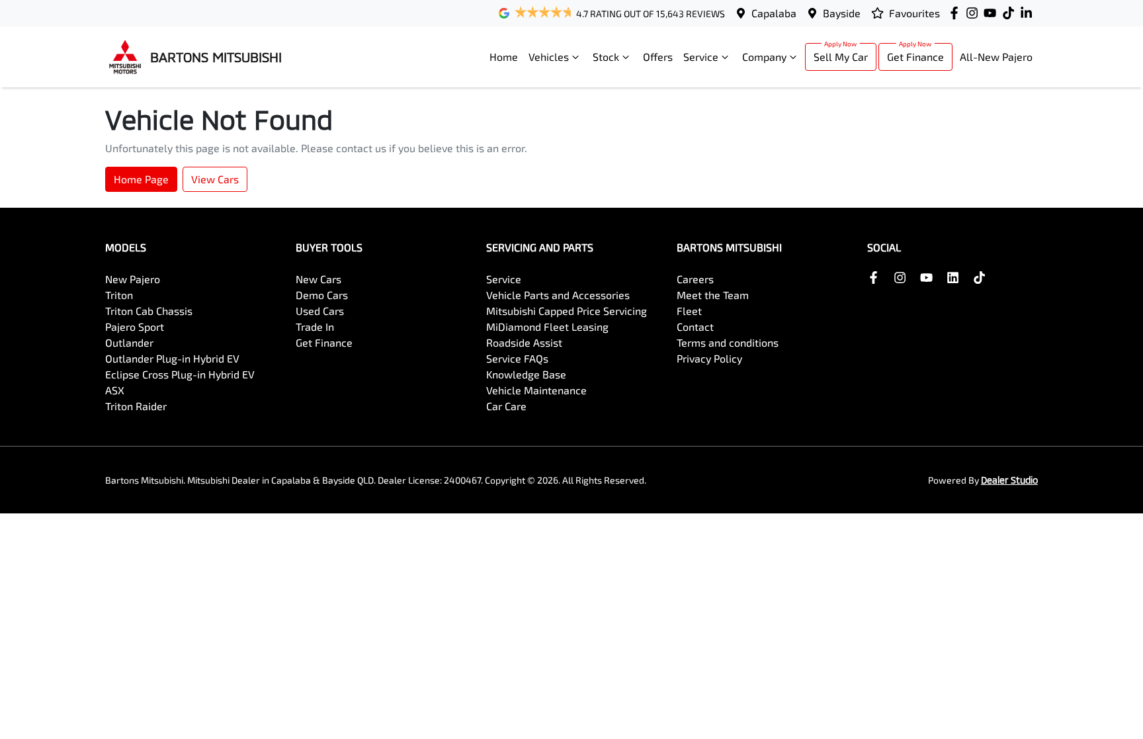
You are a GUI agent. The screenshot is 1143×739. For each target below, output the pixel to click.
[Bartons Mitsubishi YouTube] (992, 13)
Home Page (141, 179)
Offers (658, 56)
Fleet (689, 310)
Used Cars (320, 310)
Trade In (315, 326)
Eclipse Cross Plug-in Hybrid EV (180, 374)
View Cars (215, 179)
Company (764, 56)
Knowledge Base (526, 374)
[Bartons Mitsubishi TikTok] (982, 277)
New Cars (318, 279)
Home (503, 56)
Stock (606, 56)
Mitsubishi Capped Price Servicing (566, 310)
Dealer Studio (1009, 480)
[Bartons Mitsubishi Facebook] (957, 13)
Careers (695, 279)
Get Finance (915, 56)
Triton (119, 294)
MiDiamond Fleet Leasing (547, 326)
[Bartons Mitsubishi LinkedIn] (1029, 13)
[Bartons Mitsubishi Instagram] (975, 13)
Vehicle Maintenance (536, 390)
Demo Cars (322, 294)
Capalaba (773, 13)
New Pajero (132, 279)
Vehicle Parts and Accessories (558, 294)
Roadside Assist (524, 342)
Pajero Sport (134, 326)
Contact (695, 326)
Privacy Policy (709, 358)
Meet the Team (713, 294)
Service (700, 56)
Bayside (842, 13)
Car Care (506, 406)
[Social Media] (1011, 13)
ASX (114, 390)
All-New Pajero (996, 56)
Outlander (129, 342)
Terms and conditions (728, 342)
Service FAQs (517, 358)
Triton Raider (136, 406)
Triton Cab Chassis (148, 310)
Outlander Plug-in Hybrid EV (172, 358)
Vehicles (549, 56)
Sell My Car (841, 56)
